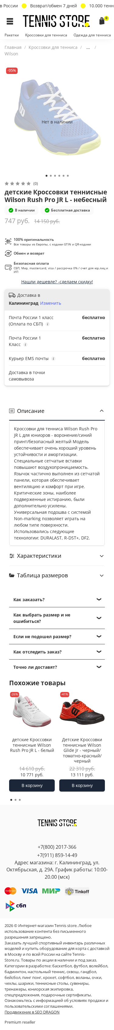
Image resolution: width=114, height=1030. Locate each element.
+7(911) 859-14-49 (57, 855)
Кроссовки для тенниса (46, 35)
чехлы (10, 983)
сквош (73, 971)
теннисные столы (51, 983)
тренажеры (15, 989)
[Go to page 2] (15, 800)
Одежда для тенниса (92, 35)
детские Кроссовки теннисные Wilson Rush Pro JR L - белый (32, 745)
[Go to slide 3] (55, 176)
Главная (13, 47)
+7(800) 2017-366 (57, 847)
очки (96, 977)
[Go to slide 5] (63, 176)
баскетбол (62, 966)
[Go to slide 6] (68, 176)
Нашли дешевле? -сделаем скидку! (57, 282)
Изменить (50, 303)
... (88, 47)
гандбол (88, 971)
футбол (80, 966)
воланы (83, 977)
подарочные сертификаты (66, 995)
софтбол (66, 977)
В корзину (32, 785)
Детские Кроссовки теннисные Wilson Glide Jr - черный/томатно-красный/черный (82, 750)
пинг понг (31, 977)
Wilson (11, 54)
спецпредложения (22, 995)
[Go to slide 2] (51, 176)
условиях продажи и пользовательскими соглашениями (56, 1003)
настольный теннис (46, 971)
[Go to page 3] (20, 800)
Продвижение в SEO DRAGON (32, 1012)
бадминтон (15, 971)
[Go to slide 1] (46, 176)
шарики (25, 983)
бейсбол (12, 977)
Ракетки (12, 35)
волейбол (98, 966)
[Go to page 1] (11, 800)
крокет (49, 977)
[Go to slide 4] (59, 176)
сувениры (79, 983)
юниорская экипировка (50, 989)
